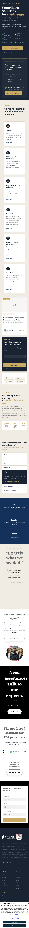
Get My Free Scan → (13, 93)
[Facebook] (11, 863)
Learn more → (10, 142)
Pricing (17, 888)
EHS (17, 883)
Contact (4, 880)
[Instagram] (15, 863)
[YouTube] (7, 863)
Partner (3, 901)
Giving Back (4, 883)
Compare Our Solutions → (12, 48)
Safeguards (18, 877)
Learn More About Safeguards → (12, 481)
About (3, 874)
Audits (17, 885)
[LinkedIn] (3, 863)
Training (17, 874)
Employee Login (5, 885)
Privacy (17, 880)
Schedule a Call (8, 52)
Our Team (4, 877)
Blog (3, 898)
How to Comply (5, 895)
